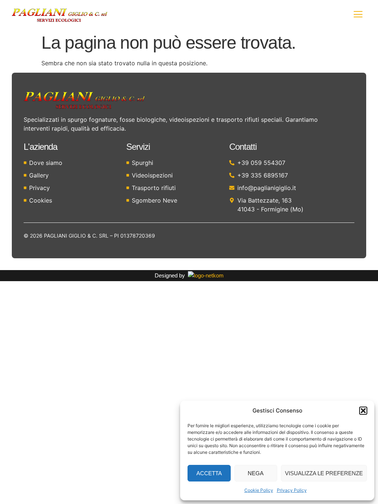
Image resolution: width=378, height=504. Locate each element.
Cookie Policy (258, 490)
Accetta (209, 473)
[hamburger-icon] (358, 15)
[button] (363, 410)
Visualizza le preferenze (324, 473)
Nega (256, 473)
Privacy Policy (292, 490)
